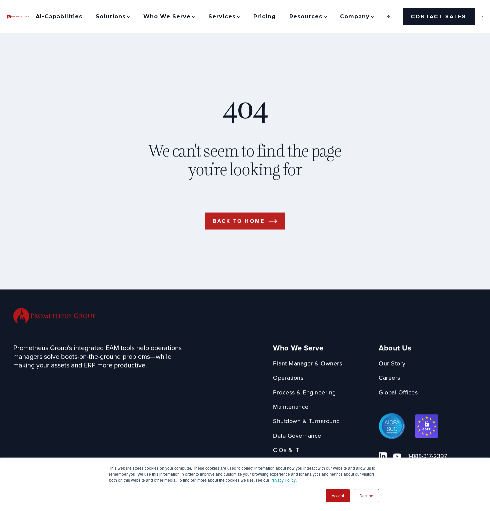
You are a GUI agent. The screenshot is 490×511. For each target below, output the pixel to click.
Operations (288, 378)
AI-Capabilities (59, 16)
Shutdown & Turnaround (306, 421)
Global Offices (398, 392)
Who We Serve (298, 348)
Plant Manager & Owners (307, 363)
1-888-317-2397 (427, 456)
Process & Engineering (304, 392)
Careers (389, 378)
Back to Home (239, 221)
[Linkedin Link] (383, 456)
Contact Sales (439, 16)
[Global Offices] (388, 16)
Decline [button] (366, 495)
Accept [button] (338, 495)
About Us (395, 348)
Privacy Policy (283, 480)
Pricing (264, 16)
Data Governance (297, 436)
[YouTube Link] (397, 456)
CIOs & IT (286, 450)
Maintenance (291, 407)
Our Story (392, 363)
